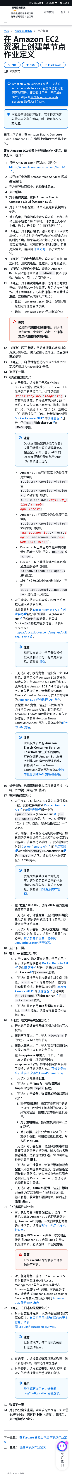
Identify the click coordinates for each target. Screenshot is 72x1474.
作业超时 (39, 249)
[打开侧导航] (5, 22)
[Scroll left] (41, 12)
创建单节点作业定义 (32, 1447)
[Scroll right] (68, 12)
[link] (43, 31)
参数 (42, 661)
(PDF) (40, 101)
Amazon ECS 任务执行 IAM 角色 (39, 699)
